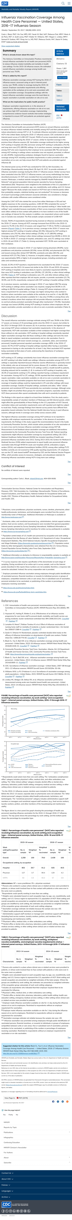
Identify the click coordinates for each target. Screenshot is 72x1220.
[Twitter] (6, 1211)
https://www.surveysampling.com (16, 531)
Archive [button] (5, 1197)
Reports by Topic (10, 1127)
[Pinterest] (21, 1211)
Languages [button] (6, 1191)
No (17, 1115)
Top (69, 311)
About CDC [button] (6, 1179)
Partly (11, 1115)
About (6, 1158)
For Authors (8, 1152)
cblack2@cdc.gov (36, 478)
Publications (8, 1132)
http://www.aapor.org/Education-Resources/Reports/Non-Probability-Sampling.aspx (33, 557)
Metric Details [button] (62, 78)
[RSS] (28, 1211)
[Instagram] (10, 1211)
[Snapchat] (25, 1211)
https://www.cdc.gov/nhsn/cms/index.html (18, 588)
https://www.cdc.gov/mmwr (14, 1085)
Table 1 (59, 95)
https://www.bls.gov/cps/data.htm (14, 551)
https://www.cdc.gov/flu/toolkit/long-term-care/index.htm (24, 592)
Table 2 (59, 100)
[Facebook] (3, 1211)
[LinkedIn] (14, 1211)
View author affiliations (17, 42)
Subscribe (7, 1162)
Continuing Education (12, 1142)
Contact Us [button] (7, 1173)
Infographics (8, 1137)
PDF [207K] (23, 1098)
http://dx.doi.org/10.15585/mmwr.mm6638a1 (20, 1053)
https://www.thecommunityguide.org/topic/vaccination (30, 654)
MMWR (7, 1122)
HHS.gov (4, 1216)
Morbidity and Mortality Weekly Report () (20, 9)
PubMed (12, 621)
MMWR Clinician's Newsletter (15, 1147)
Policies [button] (5, 1185)
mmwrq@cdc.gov (52, 1092)
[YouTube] (17, 1211)
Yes (4, 1115)
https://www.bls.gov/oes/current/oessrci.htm (34, 543)
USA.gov (12, 1216)
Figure (11, 228)
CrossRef (25, 629)
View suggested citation (10, 46)
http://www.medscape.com (11, 517)
